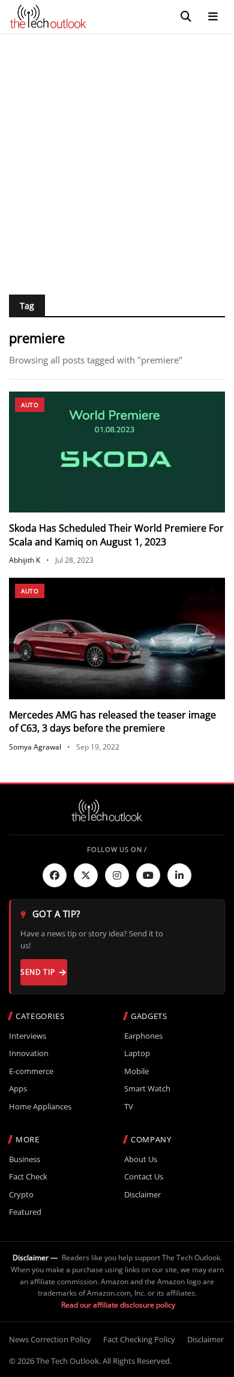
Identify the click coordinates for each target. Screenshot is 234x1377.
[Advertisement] (117, 157)
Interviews (27, 1036)
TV (128, 1107)
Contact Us (143, 1177)
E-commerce (31, 1071)
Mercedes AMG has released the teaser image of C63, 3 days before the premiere (112, 721)
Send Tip (37, 972)
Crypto (21, 1195)
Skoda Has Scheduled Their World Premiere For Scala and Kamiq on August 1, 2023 (116, 534)
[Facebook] (55, 875)
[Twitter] (86, 875)
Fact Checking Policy (139, 1339)
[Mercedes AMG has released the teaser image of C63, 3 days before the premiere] (117, 638)
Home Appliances (40, 1107)
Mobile (136, 1071)
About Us (140, 1159)
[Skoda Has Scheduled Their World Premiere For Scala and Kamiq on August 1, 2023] (117, 452)
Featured (25, 1212)
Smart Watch (147, 1089)
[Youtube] (148, 875)
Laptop (137, 1053)
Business (24, 1159)
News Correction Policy (50, 1339)
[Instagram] (117, 875)
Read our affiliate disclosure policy (118, 1305)
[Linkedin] (179, 875)
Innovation (29, 1053)
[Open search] (186, 17)
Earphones (143, 1036)
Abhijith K (24, 560)
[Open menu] (213, 17)
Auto (29, 405)
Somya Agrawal (35, 747)
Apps (18, 1089)
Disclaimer (142, 1195)
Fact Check (28, 1177)
